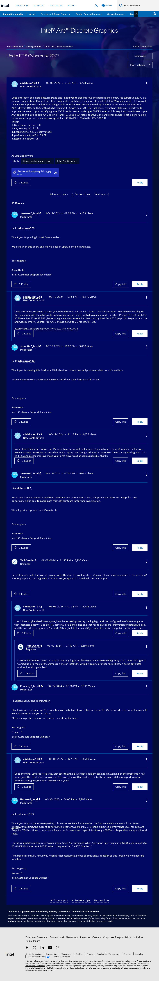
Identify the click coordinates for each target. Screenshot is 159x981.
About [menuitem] (32, 14)
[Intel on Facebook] (27, 948)
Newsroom (72, 937)
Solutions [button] (56, 5)
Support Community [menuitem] (12, 14)
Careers (96, 937)
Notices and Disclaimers (35, 965)
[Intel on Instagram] (57, 948)
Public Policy (32, 941)
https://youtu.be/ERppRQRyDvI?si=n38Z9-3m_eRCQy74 (46, 328)
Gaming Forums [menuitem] (115, 14)
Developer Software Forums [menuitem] (54, 14)
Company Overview (36, 937)
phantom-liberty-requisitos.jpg (34, 171)
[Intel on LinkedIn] (42, 948)
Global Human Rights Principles (47, 967)
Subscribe (140, 56)
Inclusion (138, 937)
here (96, 911)
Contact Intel (57, 937)
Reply (140, 182)
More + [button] (72, 5)
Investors (85, 937)
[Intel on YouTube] (50, 948)
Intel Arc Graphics (67, 161)
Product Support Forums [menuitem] (88, 14)
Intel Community (15, 46)
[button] (146, 84)
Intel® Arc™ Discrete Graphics (59, 46)
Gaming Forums (33, 46)
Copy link (120, 284)
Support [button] (39, 5)
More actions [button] (137, 65)
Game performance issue (37, 161)
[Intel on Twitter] (34, 948)
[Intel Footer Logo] (10, 954)
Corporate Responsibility (117, 937)
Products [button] (22, 5)
